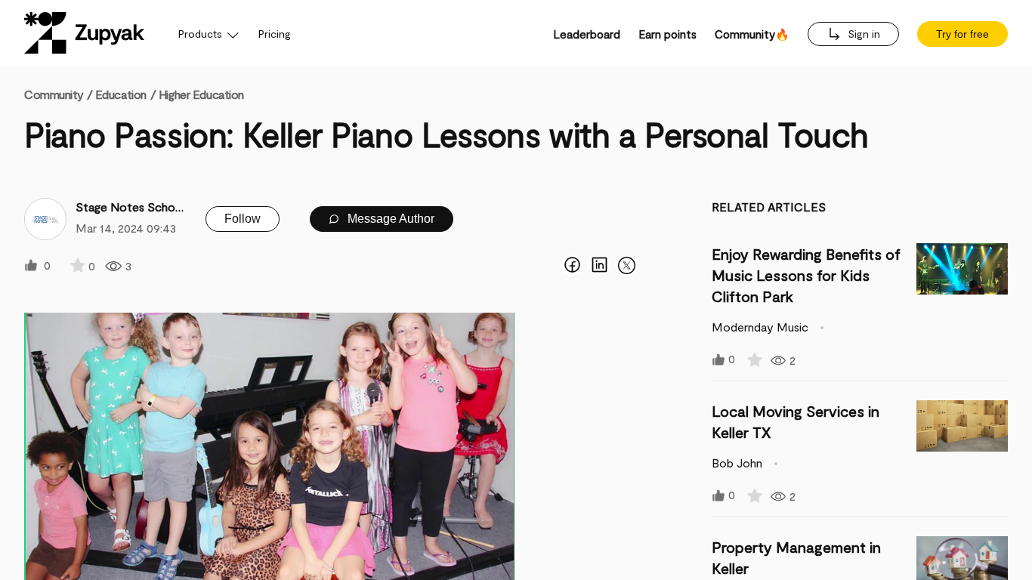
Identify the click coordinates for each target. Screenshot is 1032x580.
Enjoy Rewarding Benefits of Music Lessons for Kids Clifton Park (806, 275)
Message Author (389, 218)
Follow (242, 218)
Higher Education (201, 94)
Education (121, 94)
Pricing (274, 33)
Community (58, 94)
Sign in (862, 33)
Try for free (962, 34)
